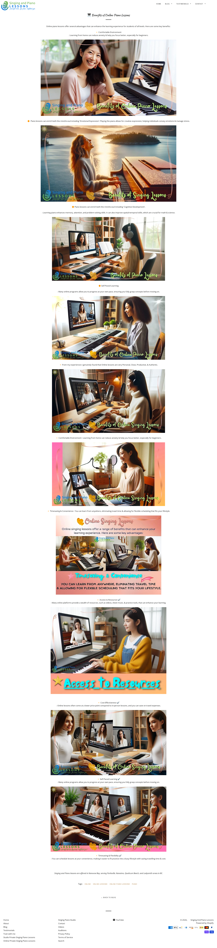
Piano (134, 884)
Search (61, 941)
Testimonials (182, 4)
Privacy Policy (64, 934)
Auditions (62, 930)
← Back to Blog (108, 897)
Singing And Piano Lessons (202, 920)
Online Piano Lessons (120, 884)
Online (88, 884)
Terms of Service (65, 937)
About (6, 923)
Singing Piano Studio (67, 920)
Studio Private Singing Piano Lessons (19, 937)
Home (158, 4)
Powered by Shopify (205, 923)
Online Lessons (100, 884)
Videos (61, 927)
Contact (199, 4)
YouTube (120, 920)
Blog (167, 4)
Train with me (9, 934)
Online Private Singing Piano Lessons (19, 941)
